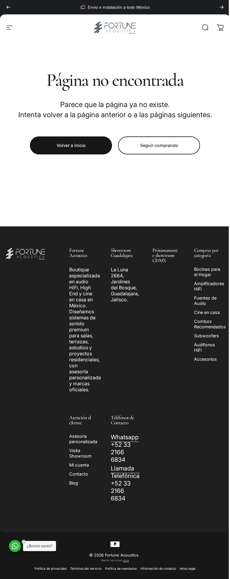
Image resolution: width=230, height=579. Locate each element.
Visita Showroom (80, 453)
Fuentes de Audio (201, 300)
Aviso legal (185, 569)
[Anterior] (8, 7)
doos (124, 560)
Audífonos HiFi (200, 347)
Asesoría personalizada (83, 439)
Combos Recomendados (206, 324)
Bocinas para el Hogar (203, 272)
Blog (73, 482)
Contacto (78, 473)
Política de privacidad (48, 569)
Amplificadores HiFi (205, 286)
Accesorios (201, 359)
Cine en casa (203, 312)
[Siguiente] (221, 7)
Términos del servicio (83, 569)
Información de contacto (156, 569)
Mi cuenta (79, 464)
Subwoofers (202, 335)
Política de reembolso (119, 569)
